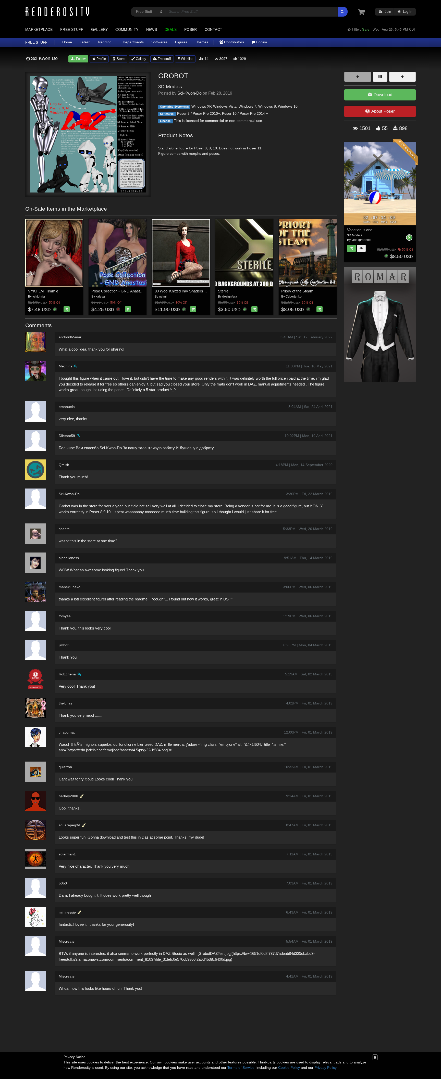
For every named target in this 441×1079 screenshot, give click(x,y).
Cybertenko (294, 296)
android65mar (70, 337)
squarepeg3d (69, 825)
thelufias (65, 703)
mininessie (67, 912)
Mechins (65, 366)
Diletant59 (67, 436)
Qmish (64, 465)
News (151, 29)
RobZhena (67, 674)
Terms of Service (240, 1067)
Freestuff (164, 59)
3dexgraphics (361, 240)
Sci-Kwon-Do (189, 93)
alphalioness (69, 558)
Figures (181, 42)
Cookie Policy (289, 1067)
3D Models (170, 86)
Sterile (223, 291)
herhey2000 (68, 796)
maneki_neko (69, 587)
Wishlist (186, 59)
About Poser (383, 111)
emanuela (67, 407)
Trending (104, 42)
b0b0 (63, 883)
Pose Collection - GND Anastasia (119, 291)
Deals (171, 29)
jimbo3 (64, 645)
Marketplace (39, 29)
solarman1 (67, 854)
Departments (133, 42)
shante (64, 529)
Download (382, 94)
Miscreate (67, 941)
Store (120, 59)
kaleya (100, 296)
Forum (261, 42)
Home (67, 42)
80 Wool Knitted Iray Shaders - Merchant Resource (197, 291)
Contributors (233, 42)
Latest (85, 42)
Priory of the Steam (297, 291)
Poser (190, 29)
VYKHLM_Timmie (43, 291)
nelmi (163, 296)
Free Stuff (71, 29)
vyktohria (38, 296)
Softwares (159, 42)
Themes (201, 42)
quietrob (65, 767)
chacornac (67, 732)
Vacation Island (359, 230)
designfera (229, 296)
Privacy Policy (325, 1067)
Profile (100, 59)
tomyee (65, 616)
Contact (214, 29)
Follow (80, 59)
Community (126, 29)
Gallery (99, 29)
